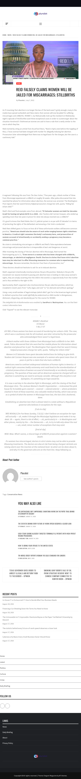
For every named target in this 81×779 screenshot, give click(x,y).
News (19, 83)
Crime (2, 680)
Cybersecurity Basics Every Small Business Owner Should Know (26, 637)
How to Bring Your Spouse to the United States (35, 545)
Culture (3, 674)
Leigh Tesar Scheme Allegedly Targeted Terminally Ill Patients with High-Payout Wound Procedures (47, 534)
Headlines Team (24, 538)
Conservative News (14, 494)
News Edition (23, 548)
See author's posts (31, 479)
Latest (2, 662)
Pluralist (21, 100)
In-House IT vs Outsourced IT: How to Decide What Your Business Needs (30, 600)
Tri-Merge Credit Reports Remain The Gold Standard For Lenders (41, 555)
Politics (3, 668)
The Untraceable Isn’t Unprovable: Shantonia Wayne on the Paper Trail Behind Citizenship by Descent (46, 512)
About (5, 738)
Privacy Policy (8, 743)
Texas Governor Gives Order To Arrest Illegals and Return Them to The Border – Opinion (23, 573)
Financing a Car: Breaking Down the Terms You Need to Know (25, 608)
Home (2, 656)
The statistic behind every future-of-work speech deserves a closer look (44, 523)
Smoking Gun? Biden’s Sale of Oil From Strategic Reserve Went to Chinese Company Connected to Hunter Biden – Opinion (58, 574)
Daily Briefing (5, 686)
